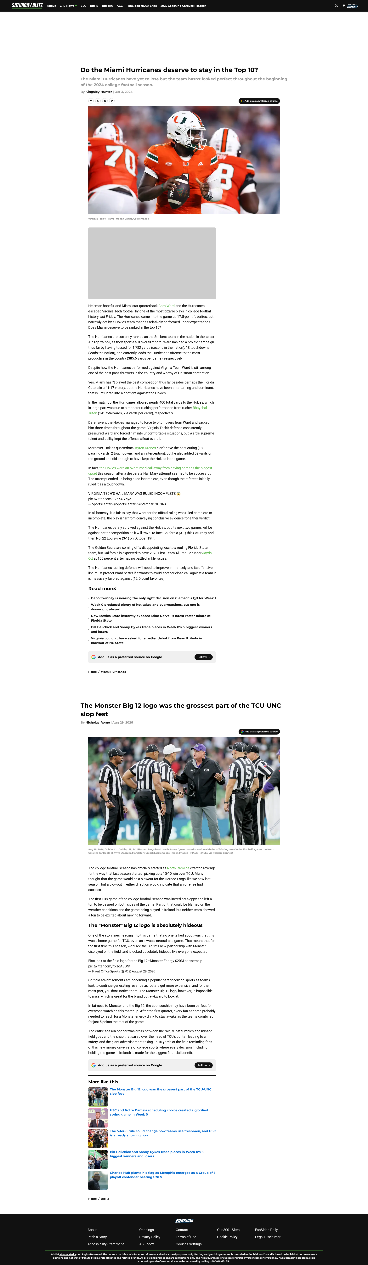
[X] (336, 5)
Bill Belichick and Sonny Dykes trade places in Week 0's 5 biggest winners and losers (151, 629)
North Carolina (178, 868)
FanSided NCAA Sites (142, 6)
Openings (146, 1230)
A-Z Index (146, 1244)
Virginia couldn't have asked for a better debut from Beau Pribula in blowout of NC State (146, 640)
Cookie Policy (227, 1237)
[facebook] (344, 5)
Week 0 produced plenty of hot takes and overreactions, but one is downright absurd (145, 607)
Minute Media (67, 1254)
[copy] (112, 101)
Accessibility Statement (106, 1244)
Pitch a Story (97, 1237)
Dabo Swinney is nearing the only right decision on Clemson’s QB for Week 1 (153, 598)
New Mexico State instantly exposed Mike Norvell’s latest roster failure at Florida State (151, 618)
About (51, 6)
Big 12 (94, 6)
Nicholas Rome (98, 722)
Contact (182, 1230)
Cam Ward (166, 306)
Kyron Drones (145, 448)
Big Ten (107, 6)
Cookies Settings (189, 1244)
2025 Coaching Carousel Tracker (183, 6)
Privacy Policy (149, 1237)
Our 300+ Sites (228, 1230)
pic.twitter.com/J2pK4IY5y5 (109, 499)
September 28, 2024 (151, 504)
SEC (83, 6)
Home (92, 672)
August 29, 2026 (143, 971)
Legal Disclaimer (267, 1237)
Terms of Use (186, 1237)
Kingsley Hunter (99, 92)
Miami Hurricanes (113, 672)
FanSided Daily (266, 1230)
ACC (120, 6)
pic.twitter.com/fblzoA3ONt (109, 966)
